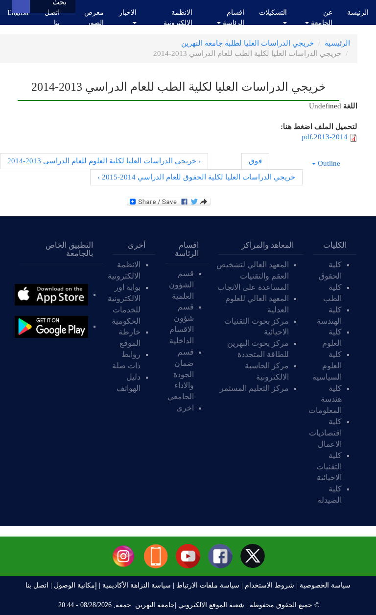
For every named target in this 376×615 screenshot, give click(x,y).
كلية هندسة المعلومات (325, 399)
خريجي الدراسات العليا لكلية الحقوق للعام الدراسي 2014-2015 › (196, 177)
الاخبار (128, 12)
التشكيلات (273, 12)
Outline (329, 163)
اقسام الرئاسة (232, 17)
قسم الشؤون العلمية (181, 284)
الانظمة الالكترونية (178, 17)
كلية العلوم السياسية (327, 365)
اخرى (185, 408)
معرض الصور (94, 17)
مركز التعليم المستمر (254, 388)
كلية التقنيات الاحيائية (329, 466)
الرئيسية (337, 43)
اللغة (350, 106)
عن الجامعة (320, 17)
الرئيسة (358, 12)
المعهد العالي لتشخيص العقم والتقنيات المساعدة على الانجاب (252, 275)
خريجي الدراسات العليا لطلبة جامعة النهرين (247, 43)
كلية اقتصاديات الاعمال (325, 432)
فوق (255, 161)
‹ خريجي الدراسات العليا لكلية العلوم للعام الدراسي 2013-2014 (104, 161)
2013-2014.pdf (325, 137)
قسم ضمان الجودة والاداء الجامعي (180, 374)
